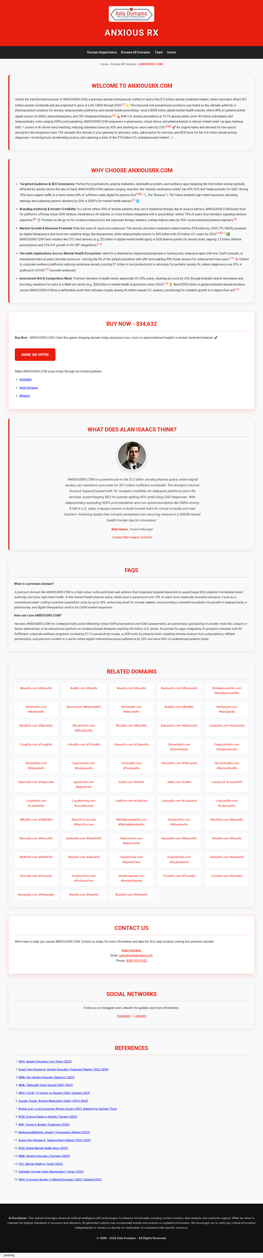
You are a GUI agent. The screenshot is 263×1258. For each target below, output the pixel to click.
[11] (223, 233)
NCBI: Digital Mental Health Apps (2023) (43, 1148)
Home (171, 52)
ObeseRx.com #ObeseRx (84, 857)
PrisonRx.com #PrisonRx (36, 876)
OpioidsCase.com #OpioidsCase (131, 859)
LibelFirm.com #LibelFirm (131, 800)
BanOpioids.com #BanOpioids (226, 709)
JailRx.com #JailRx (179, 782)
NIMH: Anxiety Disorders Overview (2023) (44, 1156)
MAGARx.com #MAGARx (36, 819)
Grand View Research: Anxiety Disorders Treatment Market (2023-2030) (63, 1069)
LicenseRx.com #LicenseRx (179, 800)
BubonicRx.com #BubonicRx (179, 725)
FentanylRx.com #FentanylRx (131, 765)
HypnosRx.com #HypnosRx (36, 782)
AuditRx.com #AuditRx (179, 707)
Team (159, 52)
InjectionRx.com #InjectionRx (84, 784)
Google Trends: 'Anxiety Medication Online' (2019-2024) (53, 1101)
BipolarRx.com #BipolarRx (36, 725)
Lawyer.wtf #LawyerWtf (226, 782)
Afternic (24, 396)
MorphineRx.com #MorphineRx (179, 822)
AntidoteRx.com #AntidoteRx (36, 709)
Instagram (124, 1016)
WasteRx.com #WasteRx (131, 894)
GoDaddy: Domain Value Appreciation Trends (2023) (51, 1171)
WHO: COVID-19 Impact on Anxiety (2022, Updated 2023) (54, 1093)
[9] (235, 219)
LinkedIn (140, 1016)
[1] (123, 104)
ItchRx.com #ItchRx (131, 782)
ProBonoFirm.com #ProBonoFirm (84, 878)
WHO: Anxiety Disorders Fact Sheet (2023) (45, 1061)
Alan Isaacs (119, 529)
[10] (219, 233)
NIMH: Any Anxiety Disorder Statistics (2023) (46, 1077)
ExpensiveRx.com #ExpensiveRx (83, 765)
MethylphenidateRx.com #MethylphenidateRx (131, 822)
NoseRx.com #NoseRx (227, 838)
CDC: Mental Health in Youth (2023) (40, 1164)
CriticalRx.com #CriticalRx (84, 744)
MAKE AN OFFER (35, 355)
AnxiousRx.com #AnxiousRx (179, 688)
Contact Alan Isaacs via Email (132, 537)
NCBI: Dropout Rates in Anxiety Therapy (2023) (47, 1116)
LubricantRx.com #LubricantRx (227, 803)
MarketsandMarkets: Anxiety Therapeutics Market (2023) (54, 1132)
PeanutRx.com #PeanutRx (227, 857)
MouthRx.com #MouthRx (226, 819)
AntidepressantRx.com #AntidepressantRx (226, 690)
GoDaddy (25, 379)
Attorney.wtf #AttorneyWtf (84, 707)
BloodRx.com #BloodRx (131, 725)
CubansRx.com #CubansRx (131, 744)
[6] (140, 193)
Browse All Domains (135, 52)
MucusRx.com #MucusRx (36, 838)
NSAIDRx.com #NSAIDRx (36, 857)
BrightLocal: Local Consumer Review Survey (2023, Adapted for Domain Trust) (67, 1109)
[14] (46, 269)
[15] (166, 283)
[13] (231, 258)
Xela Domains (28, 388)
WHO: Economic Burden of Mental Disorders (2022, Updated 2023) (60, 1179)
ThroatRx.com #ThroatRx (179, 876)
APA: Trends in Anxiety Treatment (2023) (44, 1124)
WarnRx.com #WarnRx (84, 894)
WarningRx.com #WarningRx (36, 894)
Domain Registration (102, 52)
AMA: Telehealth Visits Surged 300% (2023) (45, 1085)
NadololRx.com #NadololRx (84, 838)
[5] (138, 193)
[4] (169, 126)
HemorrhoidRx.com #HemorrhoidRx (226, 765)
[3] (166, 126)
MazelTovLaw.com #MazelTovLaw (84, 822)
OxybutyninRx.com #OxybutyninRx (179, 859)
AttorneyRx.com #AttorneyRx (131, 709)
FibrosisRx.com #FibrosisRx (179, 763)
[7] (133, 199)
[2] (113, 115)
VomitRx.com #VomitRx (227, 876)
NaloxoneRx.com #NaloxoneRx (131, 841)
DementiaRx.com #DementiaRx (179, 747)
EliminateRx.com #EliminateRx (36, 765)
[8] (34, 219)
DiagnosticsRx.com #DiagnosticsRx (226, 747)
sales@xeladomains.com (136, 955)
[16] (237, 289)
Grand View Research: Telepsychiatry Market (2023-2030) (54, 1140)
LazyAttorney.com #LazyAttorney (83, 803)
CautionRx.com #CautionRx (227, 725)
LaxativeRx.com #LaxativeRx (36, 803)
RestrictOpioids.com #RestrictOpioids (131, 878)
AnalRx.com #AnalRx (83, 688)
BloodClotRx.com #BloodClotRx (84, 728)
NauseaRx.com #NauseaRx (179, 838)
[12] (99, 244)
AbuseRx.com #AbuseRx (36, 688)
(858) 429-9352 (136, 960)
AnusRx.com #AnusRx (131, 688)
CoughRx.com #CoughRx (36, 744)
